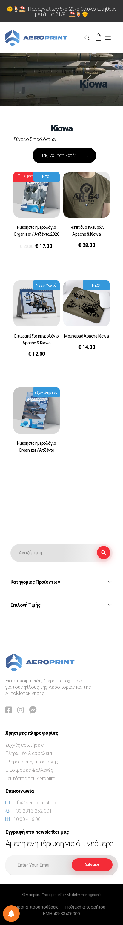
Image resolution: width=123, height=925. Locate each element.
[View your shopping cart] (99, 37)
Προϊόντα (71, 72)
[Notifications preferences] (11, 913)
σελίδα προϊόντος (35, 262)
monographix (91, 895)
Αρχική (44, 72)
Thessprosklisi (53, 895)
